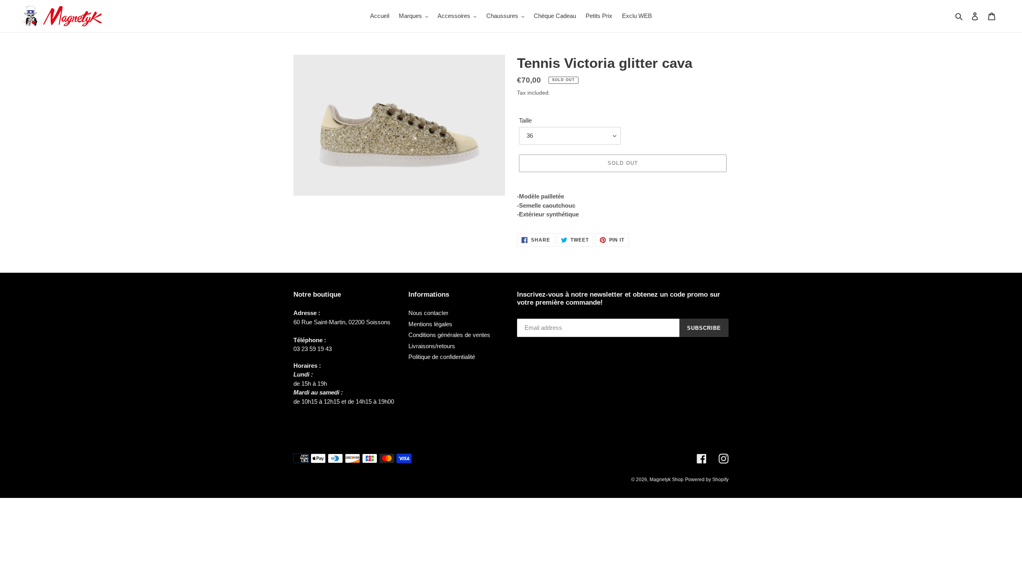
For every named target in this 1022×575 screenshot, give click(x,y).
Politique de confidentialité (441, 356)
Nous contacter (428, 312)
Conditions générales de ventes (449, 334)
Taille (525, 120)
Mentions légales (430, 324)
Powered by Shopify (707, 479)
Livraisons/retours (431, 346)
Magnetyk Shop (666, 479)
